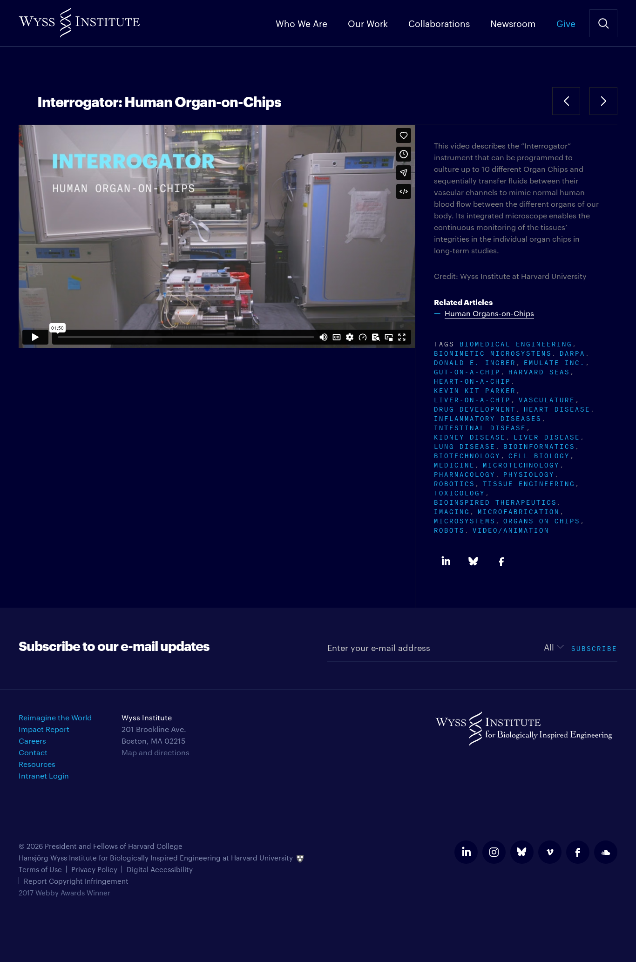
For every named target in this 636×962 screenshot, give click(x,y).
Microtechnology (521, 464)
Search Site (603, 23)
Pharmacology (464, 473)
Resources (37, 764)
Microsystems (464, 520)
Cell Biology (539, 455)
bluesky (522, 852)
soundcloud (605, 852)
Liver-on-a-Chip (472, 399)
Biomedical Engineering (516, 343)
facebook (577, 852)
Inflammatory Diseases (487, 417)
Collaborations (439, 23)
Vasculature (547, 399)
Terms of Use (40, 869)
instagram (494, 852)
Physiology (529, 473)
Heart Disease (557, 408)
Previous (566, 101)
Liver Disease (547, 436)
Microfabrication (519, 510)
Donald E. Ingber (475, 361)
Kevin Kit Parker (475, 389)
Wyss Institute (79, 19)
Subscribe (594, 647)
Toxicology (459, 492)
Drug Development (475, 408)
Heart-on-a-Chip (472, 380)
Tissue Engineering (529, 483)
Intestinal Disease (480, 427)
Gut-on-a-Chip (467, 371)
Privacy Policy (94, 869)
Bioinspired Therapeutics (495, 501)
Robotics (454, 483)
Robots (449, 529)
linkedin (466, 852)
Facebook (501, 561)
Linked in (445, 561)
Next (603, 101)
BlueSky (473, 561)
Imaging (452, 510)
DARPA (572, 352)
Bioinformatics (539, 445)
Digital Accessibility (160, 869)
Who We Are (301, 23)
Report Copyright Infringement (76, 881)
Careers (32, 740)
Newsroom (513, 23)
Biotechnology (467, 455)
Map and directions (155, 752)
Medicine (454, 464)
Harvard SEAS (539, 371)
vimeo (550, 852)
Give (565, 23)
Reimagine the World (55, 717)
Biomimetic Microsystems (493, 352)
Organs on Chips (541, 520)
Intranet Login (44, 775)
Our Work (368, 23)
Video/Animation (511, 529)
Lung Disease (464, 445)
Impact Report (44, 729)
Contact (33, 752)
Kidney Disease (470, 436)
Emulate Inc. (554, 361)
